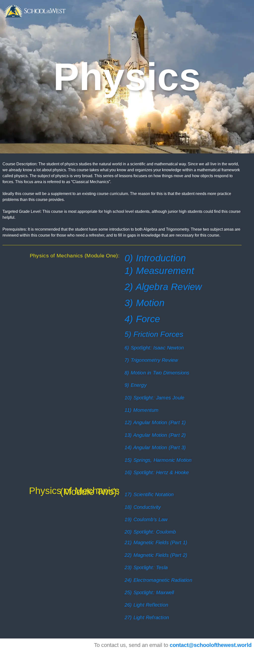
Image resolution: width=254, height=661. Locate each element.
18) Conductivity (143, 507)
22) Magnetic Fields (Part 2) (156, 555)
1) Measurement (159, 271)
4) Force (142, 319)
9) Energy (136, 385)
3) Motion (144, 303)
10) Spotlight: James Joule (154, 397)
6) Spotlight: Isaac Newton (154, 347)
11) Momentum (142, 410)
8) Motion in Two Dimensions (157, 372)
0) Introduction (155, 258)
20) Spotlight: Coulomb (150, 532)
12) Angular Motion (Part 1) (155, 422)
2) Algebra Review (163, 287)
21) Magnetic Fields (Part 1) (156, 542)
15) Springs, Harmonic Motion (158, 460)
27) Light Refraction (147, 617)
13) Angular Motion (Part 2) (155, 435)
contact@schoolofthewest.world (211, 645)
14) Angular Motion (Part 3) (155, 447)
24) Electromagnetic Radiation (158, 580)
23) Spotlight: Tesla (146, 567)
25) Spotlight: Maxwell (149, 592)
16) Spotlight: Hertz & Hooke (157, 472)
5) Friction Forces (154, 334)
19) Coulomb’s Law (146, 519)
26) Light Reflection (146, 605)
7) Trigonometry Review (151, 360)
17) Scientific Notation (149, 494)
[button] (189, 10)
